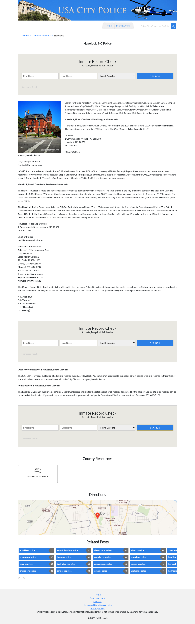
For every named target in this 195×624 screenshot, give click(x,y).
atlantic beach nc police (67, 550)
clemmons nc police (102, 550)
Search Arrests (123, 25)
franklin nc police (138, 557)
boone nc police (64, 557)
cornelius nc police (102, 557)
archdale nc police (28, 571)
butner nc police (64, 571)
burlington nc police (66, 564)
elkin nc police (137, 550)
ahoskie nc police (27, 550)
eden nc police (100, 571)
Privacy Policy (97, 608)
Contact (97, 601)
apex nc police (26, 564)
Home (108, 25)
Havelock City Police (37, 476)
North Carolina (41, 35)
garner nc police (138, 564)
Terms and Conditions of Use (98, 604)
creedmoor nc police (103, 564)
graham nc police (138, 571)
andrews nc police (28, 557)
